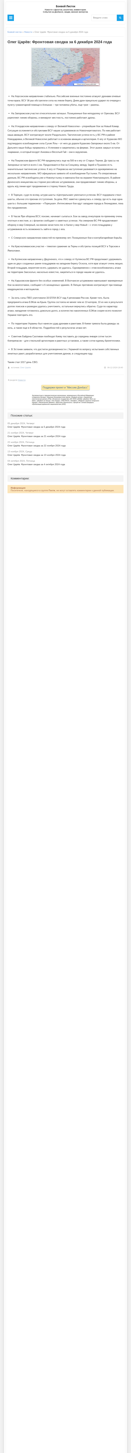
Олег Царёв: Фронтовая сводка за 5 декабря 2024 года (36, 427)
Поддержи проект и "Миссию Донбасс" (65, 387)
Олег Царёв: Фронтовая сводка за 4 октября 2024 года (36, 464)
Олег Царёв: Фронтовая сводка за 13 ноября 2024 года (37, 455)
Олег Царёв (25, 367)
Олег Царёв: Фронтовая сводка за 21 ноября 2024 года (37, 436)
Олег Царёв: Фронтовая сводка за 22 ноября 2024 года (37, 445)
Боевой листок (15, 32)
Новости (28, 32)
